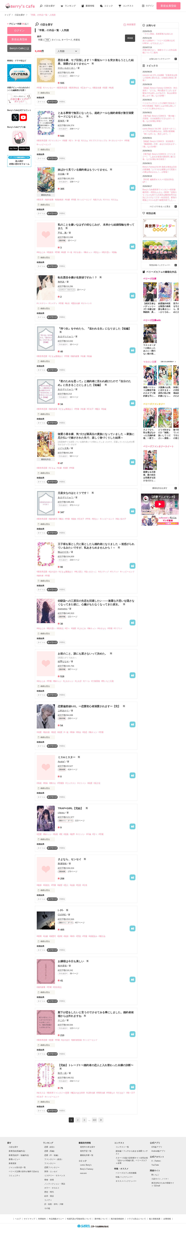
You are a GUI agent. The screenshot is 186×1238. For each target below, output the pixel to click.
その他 (47, 1208)
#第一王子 (130, 1093)
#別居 (78, 885)
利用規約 (42, 1219)
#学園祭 (60, 783)
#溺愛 (105, 88)
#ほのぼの (53, 572)
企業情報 (167, 1219)
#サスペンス (86, 303)
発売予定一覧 (85, 1151)
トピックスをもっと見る (159, 206)
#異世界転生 (74, 88)
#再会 (78, 732)
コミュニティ (14, 1175)
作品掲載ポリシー (56, 1219)
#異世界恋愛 (62, 88)
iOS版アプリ (156, 1147)
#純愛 (63, 252)
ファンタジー (50, 1163)
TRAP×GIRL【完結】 (71, 808)
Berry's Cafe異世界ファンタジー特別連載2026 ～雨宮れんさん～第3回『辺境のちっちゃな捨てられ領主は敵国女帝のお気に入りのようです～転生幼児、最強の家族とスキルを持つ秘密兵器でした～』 (160, 195)
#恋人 (66, 885)
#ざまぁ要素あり (56, 356)
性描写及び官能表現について (79, 1219)
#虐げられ (97, 200)
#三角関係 (95, 681)
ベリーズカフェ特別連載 (126, 1173)
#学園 (39, 88)
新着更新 (12, 1163)
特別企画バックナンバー (159, 265)
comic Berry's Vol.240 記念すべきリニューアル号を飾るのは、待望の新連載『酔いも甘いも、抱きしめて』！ (159, 131)
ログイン (150, 5)
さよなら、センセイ (70, 859)
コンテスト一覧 (122, 1147)
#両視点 (60, 628)
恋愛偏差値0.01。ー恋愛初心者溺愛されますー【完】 (89, 706)
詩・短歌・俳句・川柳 (53, 1204)
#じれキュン (68, 681)
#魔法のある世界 (78, 1093)
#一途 (77, 140)
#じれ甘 (78, 681)
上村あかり (63, 710)
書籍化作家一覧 (86, 1155)
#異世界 (40, 200)
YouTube (155, 1165)
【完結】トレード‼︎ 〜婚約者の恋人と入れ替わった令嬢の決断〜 (95, 1065)
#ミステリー (42, 303)
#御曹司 (52, 936)
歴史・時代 (49, 1192)
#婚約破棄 (49, 200)
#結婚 (72, 885)
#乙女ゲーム (86, 88)
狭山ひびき (63, 552)
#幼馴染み (93, 936)
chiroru (61, 812)
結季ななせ (63, 661)
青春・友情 (49, 1180)
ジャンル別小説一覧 (17, 1167)
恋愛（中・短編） (51, 1155)
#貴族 (73, 519)
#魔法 (97, 409)
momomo (62, 608)
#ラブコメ (114, 572)
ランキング (70, 5)
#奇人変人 (78, 572)
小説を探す (49, 5)
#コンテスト (71, 783)
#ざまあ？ (120, 1093)
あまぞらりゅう (65, 336)
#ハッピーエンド (44, 144)
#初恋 (53, 732)
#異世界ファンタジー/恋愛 (58, 1093)
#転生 (67, 303)
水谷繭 (61, 174)
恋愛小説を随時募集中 (167, 361)
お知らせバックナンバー (159, 59)
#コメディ (53, 303)
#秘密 (59, 885)
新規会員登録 (168, 5)
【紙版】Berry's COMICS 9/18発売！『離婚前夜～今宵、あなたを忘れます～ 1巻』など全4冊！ (160, 144)
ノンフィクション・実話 (54, 1184)
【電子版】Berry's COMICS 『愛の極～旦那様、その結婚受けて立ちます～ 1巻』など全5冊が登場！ (159, 118)
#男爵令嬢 (100, 1093)
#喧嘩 (39, 936)
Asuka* (61, 761)
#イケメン (81, 783)
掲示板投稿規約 (117, 1219)
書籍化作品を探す (159, 488)
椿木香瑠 (62, 965)
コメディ (48, 1200)
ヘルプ (18, 1219)
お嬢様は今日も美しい (71, 961)
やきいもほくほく (66, 68)
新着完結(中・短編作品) (19, 1155)
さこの (61, 1020)
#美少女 (97, 783)
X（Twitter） (156, 1161)
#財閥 (59, 936)
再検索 (130, 38)
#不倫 (88, 834)
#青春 (72, 732)
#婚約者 (40, 576)
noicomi (83, 1173)
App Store (13, 148)
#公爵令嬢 (90, 1093)
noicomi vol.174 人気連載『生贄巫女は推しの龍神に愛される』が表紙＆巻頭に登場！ (160, 77)
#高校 (39, 783)
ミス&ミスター (67, 757)
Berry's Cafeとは (19, 48)
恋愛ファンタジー (51, 1167)
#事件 (72, 936)
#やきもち (102, 628)
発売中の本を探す (87, 1147)
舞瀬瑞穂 (62, 863)
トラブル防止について (136, 1219)
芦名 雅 (62, 232)
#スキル (106, 200)
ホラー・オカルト (51, 1188)
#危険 (66, 834)
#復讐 (72, 834)
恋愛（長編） (50, 1151)
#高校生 (50, 252)
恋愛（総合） (50, 1147)
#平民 (88, 519)
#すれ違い (78, 252)
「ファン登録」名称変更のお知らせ (158, 34)
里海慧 (61, 121)
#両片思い (106, 252)
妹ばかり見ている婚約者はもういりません (83, 169)
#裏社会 (102, 936)
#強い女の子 (121, 519)
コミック (108, 5)
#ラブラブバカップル (98, 140)
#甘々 (71, 140)
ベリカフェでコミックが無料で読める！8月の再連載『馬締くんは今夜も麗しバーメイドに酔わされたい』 (160, 105)
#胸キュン (88, 252)
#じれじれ (81, 628)
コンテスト (128, 5)
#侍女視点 (57, 987)
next (100, 1119)
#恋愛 (39, 834)
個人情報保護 (154, 1219)
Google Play (24, 148)
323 (94, 1120)
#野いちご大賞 (107, 681)
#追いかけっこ (90, 572)
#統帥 (66, 936)
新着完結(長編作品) (17, 1151)
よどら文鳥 (63, 448)
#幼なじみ (41, 252)
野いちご (155, 1175)
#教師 (39, 885)
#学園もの (110, 1093)
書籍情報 (90, 5)
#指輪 (114, 252)
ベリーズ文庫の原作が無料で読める (24, 1171)
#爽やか (52, 783)
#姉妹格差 (59, 200)
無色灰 (61, 282)
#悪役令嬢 (97, 88)
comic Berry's (86, 1165)
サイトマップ (29, 1219)
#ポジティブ (103, 572)
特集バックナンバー (124, 1177)
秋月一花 (62, 1073)
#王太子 (90, 409)
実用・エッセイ (51, 1171)
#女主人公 (41, 1093)
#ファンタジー (49, 88)
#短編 (89, 356)
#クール (86, 681)
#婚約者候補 (76, 1040)
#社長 (84, 885)
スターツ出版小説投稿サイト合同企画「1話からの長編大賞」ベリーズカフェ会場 (132, 1160)
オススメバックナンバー (126, 1181)
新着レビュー (14, 1159)
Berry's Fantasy (86, 1169)
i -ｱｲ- (61, 910)
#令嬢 (67, 200)
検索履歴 (131, 24)
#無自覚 (46, 732)
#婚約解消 (53, 519)
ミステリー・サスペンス (54, 1175)
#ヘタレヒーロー (116, 140)
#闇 (60, 834)
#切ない (97, 252)
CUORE (62, 914)
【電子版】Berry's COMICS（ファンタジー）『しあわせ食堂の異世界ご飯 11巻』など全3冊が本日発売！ (159, 156)
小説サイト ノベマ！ (160, 1179)
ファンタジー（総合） (53, 1159)
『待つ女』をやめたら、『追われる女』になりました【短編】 (94, 328)
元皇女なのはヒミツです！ (74, 493)
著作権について (101, 1219)
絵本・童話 (49, 1196)
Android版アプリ (158, 1151)
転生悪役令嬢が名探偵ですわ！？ (78, 277)
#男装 (78, 936)
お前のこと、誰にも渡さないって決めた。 (83, 653)
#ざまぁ (84, 140)
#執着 (111, 88)
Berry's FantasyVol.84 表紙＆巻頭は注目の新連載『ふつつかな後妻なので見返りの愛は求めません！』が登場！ (160, 169)
